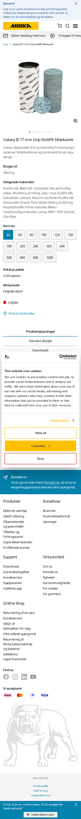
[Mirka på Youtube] (33, 677)
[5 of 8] (42, 132)
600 (22, 257)
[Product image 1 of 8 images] (40, 88)
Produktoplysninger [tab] (40, 331)
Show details (60, 420)
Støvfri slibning (13, 516)
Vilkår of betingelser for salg (16, 626)
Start (5, 44)
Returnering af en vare (19, 613)
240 (35, 246)
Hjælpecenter (12, 583)
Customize (38, 445)
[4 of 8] (39, 132)
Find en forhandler (22, 313)
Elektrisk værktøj (15, 511)
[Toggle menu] (75, 26)
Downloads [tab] (40, 350)
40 (8, 235)
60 (19, 235)
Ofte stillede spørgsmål (19, 634)
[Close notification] (76, 3)
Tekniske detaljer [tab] (40, 341)
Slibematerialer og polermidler (13, 524)
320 (49, 246)
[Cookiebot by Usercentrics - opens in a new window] (59, 357)
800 (35, 257)
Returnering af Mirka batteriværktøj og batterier (17, 644)
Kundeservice (12, 577)
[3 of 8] (36, 132)
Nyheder (49, 577)
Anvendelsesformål (56, 516)
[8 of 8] (51, 132)
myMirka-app (12, 588)
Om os (47, 566)
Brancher (49, 511)
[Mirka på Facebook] (6, 677)
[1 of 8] (29, 132)
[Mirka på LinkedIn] (24, 677)
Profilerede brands (16, 547)
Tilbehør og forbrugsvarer (13, 534)
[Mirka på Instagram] (15, 677)
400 (62, 246)
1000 (49, 257)
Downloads (11, 566)
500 (9, 257)
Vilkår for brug (40, 790)
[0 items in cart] (59, 26)
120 (57, 235)
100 (43, 235)
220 (22, 246)
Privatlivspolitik (40, 786)
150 (70, 235)
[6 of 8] (45, 132)
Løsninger (50, 522)
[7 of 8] (48, 132)
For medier (50, 588)
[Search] (67, 26)
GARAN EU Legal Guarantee (14, 656)
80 (31, 235)
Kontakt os (50, 572)
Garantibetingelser (16, 572)
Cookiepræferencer (40, 795)
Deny (40, 458)
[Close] (76, 804)
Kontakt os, (52, 482)
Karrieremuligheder (57, 583)
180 (9, 246)
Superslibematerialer (17, 542)
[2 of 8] (32, 132)
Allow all (40, 433)
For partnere (52, 594)
